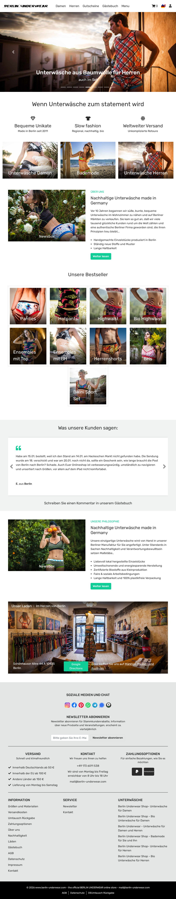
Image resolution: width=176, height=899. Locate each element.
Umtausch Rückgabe (21, 818)
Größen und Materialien (23, 806)
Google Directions (75, 666)
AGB (11, 853)
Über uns (14, 829)
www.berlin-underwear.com (50, 887)
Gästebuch (110, 6)
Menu (125, 6)
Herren (74, 6)
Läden (12, 841)
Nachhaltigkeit (17, 835)
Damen (61, 6)
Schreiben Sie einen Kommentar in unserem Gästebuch (88, 503)
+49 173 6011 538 (88, 765)
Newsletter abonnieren (108, 737)
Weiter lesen (101, 256)
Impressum (15, 864)
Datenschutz (16, 859)
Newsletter (70, 806)
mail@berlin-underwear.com (88, 781)
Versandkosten (17, 812)
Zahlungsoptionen (20, 824)
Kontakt (13, 870)
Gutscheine (91, 6)
